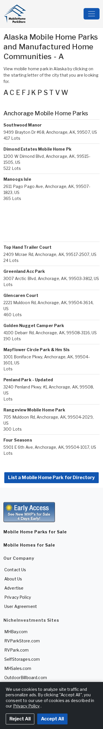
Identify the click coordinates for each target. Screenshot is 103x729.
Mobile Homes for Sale (29, 545)
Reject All (20, 719)
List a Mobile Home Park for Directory (51, 477)
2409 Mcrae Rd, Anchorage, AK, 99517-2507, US (49, 254)
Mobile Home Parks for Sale (35, 531)
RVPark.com (16, 650)
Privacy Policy (17, 597)
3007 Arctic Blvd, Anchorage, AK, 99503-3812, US (51, 278)
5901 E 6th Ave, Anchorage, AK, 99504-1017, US (49, 447)
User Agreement (20, 606)
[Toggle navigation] (92, 14)
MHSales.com (17, 668)
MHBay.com (15, 631)
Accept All (52, 719)
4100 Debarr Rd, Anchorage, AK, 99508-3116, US (50, 332)
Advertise (13, 588)
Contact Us (15, 569)
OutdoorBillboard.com (25, 677)
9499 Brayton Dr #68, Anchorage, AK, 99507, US (50, 132)
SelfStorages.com (22, 659)
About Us (13, 578)
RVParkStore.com (22, 640)
